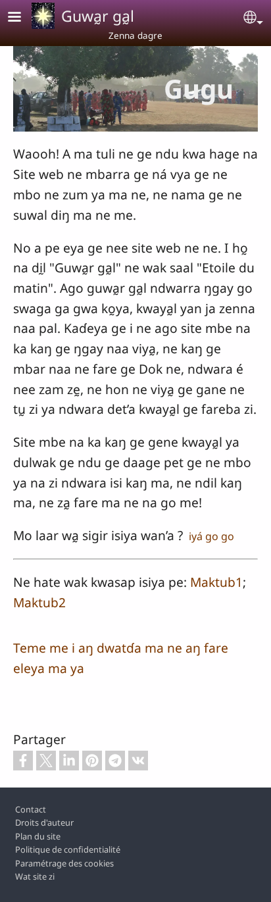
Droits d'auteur (44, 822)
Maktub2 (39, 602)
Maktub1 (216, 582)
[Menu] (22, 18)
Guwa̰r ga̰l (97, 15)
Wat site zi (35, 876)
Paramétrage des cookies (64, 863)
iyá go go (210, 536)
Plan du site (38, 836)
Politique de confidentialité (67, 849)
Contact (30, 809)
